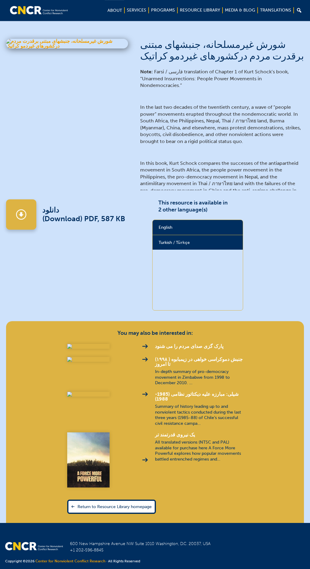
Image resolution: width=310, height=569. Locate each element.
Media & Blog (240, 10)
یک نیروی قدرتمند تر (175, 435)
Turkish (174, 242)
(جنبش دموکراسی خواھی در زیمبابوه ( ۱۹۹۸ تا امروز (199, 361)
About (114, 10)
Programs (163, 10)
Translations (275, 10)
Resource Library (200, 10)
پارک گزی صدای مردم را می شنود (189, 346)
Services (136, 10)
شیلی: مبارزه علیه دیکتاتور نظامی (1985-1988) (197, 396)
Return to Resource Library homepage (115, 506)
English (165, 227)
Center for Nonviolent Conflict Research (70, 561)
